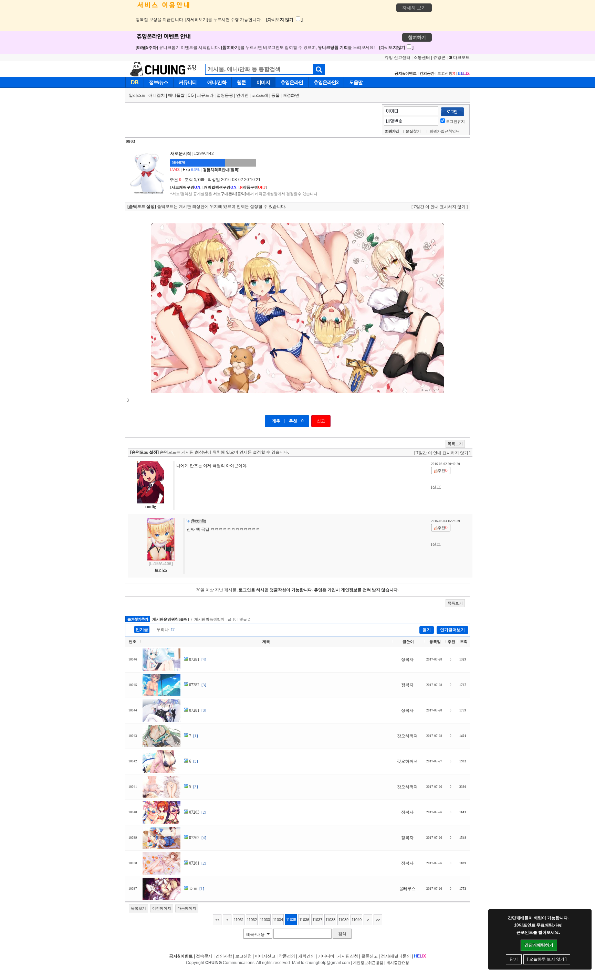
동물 (275, 95)
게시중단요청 (397, 963)
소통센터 (422, 57)
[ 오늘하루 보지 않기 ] (546, 959)
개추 (276, 421)
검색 (342, 933)
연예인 (242, 95)
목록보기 (455, 444)
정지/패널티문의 (396, 956)
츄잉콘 (439, 57)
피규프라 (205, 95)
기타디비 (326, 956)
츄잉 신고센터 (397, 57)
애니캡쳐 (156, 95)
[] (185, 187)
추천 (293, 421)
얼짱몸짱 (225, 95)
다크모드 (461, 57)
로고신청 (446, 73)
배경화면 (291, 95)
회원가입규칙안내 (444, 131)
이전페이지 (161, 908)
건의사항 (224, 956)
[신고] (436, 487)
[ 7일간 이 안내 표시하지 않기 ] (439, 206)
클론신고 (369, 956)
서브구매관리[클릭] (229, 194)
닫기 (514, 959)
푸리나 (162, 629)
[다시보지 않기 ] (284, 19)
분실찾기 (413, 131)
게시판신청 (347, 956)
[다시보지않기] (396, 47)
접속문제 (204, 956)
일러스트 (137, 95)
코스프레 (260, 95)
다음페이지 (186, 908)
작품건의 (287, 956)
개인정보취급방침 (368, 963)
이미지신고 (265, 956)
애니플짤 (176, 95)
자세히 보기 (414, 7)
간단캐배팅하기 (538, 945)
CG (191, 95)
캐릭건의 (306, 956)
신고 (321, 421)
